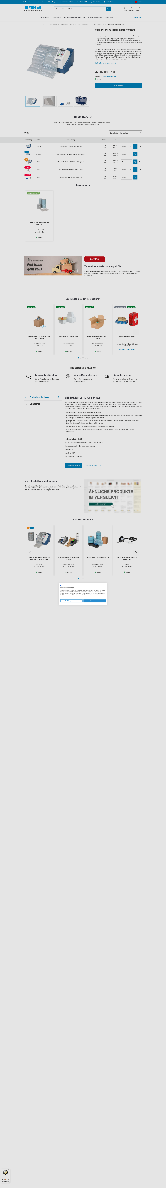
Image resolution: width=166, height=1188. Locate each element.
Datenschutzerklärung (95, 595)
